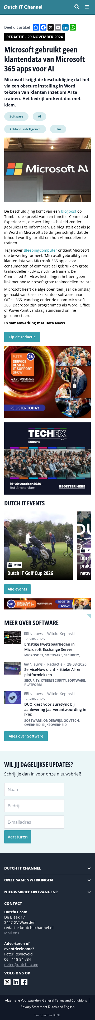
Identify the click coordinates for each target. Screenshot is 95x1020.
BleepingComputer (40, 250)
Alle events (17, 589)
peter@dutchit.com (21, 964)
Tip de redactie (22, 336)
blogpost (68, 211)
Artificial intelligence (25, 129)
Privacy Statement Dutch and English (47, 1006)
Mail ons (11, 932)
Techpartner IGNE (47, 1015)
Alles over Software (26, 736)
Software (16, 116)
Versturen (18, 837)
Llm (58, 129)
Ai (39, 116)
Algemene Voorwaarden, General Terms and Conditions (46, 1000)
